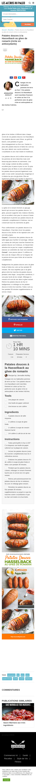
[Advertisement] (20, 120)
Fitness (18, 762)
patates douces (7, 678)
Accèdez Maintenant (28, 24)
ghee (22, 675)
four (18, 675)
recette (15, 678)
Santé (25, 755)
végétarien (29, 678)
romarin (21, 678)
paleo (27, 675)
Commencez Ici (11, 755)
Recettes (8, 758)
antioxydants (11, 675)
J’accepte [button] (6, 780)
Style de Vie (22, 758)
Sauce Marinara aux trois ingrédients (14, 724)
